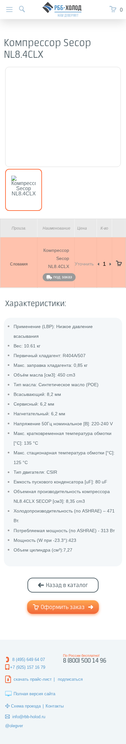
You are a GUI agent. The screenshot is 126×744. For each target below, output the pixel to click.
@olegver (14, 725)
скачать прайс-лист (33, 679)
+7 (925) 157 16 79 (27, 667)
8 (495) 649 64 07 (28, 659)
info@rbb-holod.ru (28, 716)
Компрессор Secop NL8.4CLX (56, 258)
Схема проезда (26, 706)
